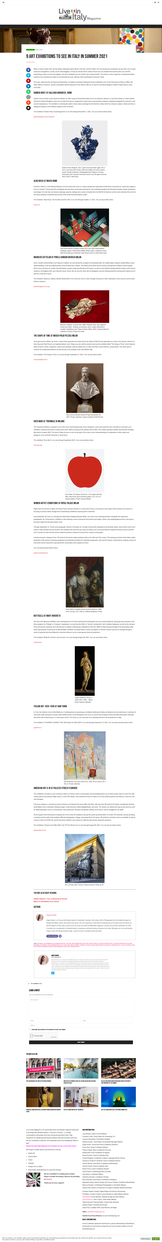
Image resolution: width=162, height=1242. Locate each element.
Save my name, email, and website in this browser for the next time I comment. (49, 1029)
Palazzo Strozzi (126, 945)
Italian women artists (54, 945)
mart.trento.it (38, 642)
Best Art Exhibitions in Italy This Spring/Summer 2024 (114, 1110)
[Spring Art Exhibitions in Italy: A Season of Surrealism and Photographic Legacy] (43, 1097)
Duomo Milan (122, 943)
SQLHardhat (86, 1197)
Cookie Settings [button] (145, 1238)
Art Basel (40, 943)
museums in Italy (116, 945)
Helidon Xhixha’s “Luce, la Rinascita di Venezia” (51, 899)
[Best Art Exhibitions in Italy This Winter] (81, 1097)
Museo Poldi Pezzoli (105, 945)
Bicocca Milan (93, 943)
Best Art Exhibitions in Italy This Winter (73, 1110)
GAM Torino (43, 945)
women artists (75, 946)
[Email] (60, 936)
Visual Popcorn (87, 1199)
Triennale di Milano (48, 946)
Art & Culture (30, 49)
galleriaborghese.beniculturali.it (44, 117)
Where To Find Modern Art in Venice (46, 901)
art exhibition (48, 943)
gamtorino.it (37, 727)
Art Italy (69, 943)
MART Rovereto (75, 945)
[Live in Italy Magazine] (81, 15)
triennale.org (38, 445)
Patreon (49, 1179)
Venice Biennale (58, 946)
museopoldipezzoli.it (40, 359)
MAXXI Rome (95, 945)
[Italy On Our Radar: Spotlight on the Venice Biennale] (43, 1068)
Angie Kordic (31, 62)
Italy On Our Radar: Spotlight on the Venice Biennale (38, 1081)
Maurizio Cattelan (85, 945)
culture (115, 943)
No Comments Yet (36, 983)
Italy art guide (65, 945)
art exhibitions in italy (59, 943)
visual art (67, 946)
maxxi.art (37, 205)
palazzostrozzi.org (40, 830)
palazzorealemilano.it (41, 553)
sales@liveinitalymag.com (96, 1212)
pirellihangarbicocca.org (42, 286)
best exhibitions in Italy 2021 (80, 943)
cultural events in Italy (105, 943)
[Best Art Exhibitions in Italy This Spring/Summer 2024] (118, 1097)
